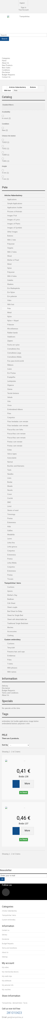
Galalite (10, 280)
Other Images (12, 232)
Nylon (9, 268)
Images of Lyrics (13, 220)
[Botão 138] (23, 761)
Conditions (6, 70)
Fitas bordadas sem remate (17, 426)
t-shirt (27, 724)
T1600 (5, 155)
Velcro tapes (12, 454)
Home (4, 61)
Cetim (9, 369)
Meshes (10, 627)
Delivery (5, 686)
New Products (7, 65)
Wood (9, 256)
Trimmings (11, 514)
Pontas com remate (14, 442)
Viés (9, 401)
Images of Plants (13, 224)
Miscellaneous (12, 329)
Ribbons (10, 365)
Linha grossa (12, 547)
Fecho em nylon (13, 345)
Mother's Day (12, 595)
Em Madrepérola (13, 288)
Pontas (10, 518)
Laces (9, 539)
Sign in (23, 7)
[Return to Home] (4, 87)
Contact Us (6, 77)
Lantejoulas (11, 381)
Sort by (5, 745)
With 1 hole (11, 240)
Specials (7, 701)
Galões (10, 531)
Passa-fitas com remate (16, 434)
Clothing (10, 635)
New (5, 130)
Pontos (10, 559)
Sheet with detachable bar (17, 619)
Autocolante (11, 458)
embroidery (6, 721)
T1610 (5, 142)
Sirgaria (10, 248)
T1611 (5, 149)
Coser (9, 494)
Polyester (10, 244)
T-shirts (10, 664)
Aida (9, 526)
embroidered (7, 724)
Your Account (24, 10)
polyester (21, 724)
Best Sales (6, 68)
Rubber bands (12, 333)
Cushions (10, 587)
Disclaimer (6, 72)
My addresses (6, 981)
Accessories (12, 631)
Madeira (10, 284)
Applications (12, 199)
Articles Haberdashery (13, 195)
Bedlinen (10, 599)
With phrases (12, 668)
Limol (9, 506)
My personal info (7, 985)
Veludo (9, 397)
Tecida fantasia (13, 393)
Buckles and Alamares (15, 466)
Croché (10, 498)
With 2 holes (12, 252)
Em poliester (12, 296)
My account (8, 963)
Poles (9, 660)
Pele (9, 308)
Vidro (9, 300)
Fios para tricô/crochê (15, 361)
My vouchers (6, 989)
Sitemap (5, 957)
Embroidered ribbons (15, 409)
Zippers (10, 341)
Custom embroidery (12, 640)
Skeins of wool (12, 510)
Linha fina (11, 543)
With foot (10, 304)
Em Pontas (11, 373)
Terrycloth (11, 648)
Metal (9, 264)
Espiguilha (11, 377)
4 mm (5, 173)
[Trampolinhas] (23, 24)
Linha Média (11, 563)
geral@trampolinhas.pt (15, 1017)
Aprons (10, 591)
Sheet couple (12, 607)
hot (12, 721)
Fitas (9, 413)
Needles (10, 474)
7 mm (5, 179)
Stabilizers (11, 337)
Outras (9, 389)
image (31, 721)
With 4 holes (12, 276)
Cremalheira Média (14, 357)
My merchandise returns (10, 972)
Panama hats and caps (16, 652)
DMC (9, 502)
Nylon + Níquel (13, 321)
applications (24, 721)
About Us (5, 63)
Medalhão (11, 535)
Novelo (10, 490)
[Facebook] (6, 892)
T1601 (5, 161)
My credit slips (7, 976)
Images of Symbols (14, 228)
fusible (16, 721)
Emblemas (11, 656)
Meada (9, 486)
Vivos (9, 405)
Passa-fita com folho (15, 430)
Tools (9, 470)
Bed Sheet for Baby (14, 611)
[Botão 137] (23, 808)
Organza (10, 385)
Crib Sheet (11, 603)
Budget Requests (8, 75)
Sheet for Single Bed (15, 615)
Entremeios (11, 522)
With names (11, 672)
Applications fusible (14, 208)
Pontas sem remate (14, 446)
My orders (5, 967)
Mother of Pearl (13, 260)
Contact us (5, 930)
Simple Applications (14, 203)
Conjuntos (11, 417)
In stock (6, 118)
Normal (10, 462)
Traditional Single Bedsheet (17, 623)
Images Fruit (12, 216)
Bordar (9, 482)
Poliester (10, 325)
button (36, 721)
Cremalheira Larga (14, 353)
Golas (9, 450)
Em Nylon (11, 292)
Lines (9, 478)
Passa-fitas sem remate (16, 438)
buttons (15, 724)
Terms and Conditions (10, 693)
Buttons (10, 236)
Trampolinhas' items (12, 583)
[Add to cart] (16, 784)
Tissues (10, 579)
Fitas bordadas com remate (17, 422)
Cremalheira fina (13, 349)
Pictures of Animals (14, 212)
